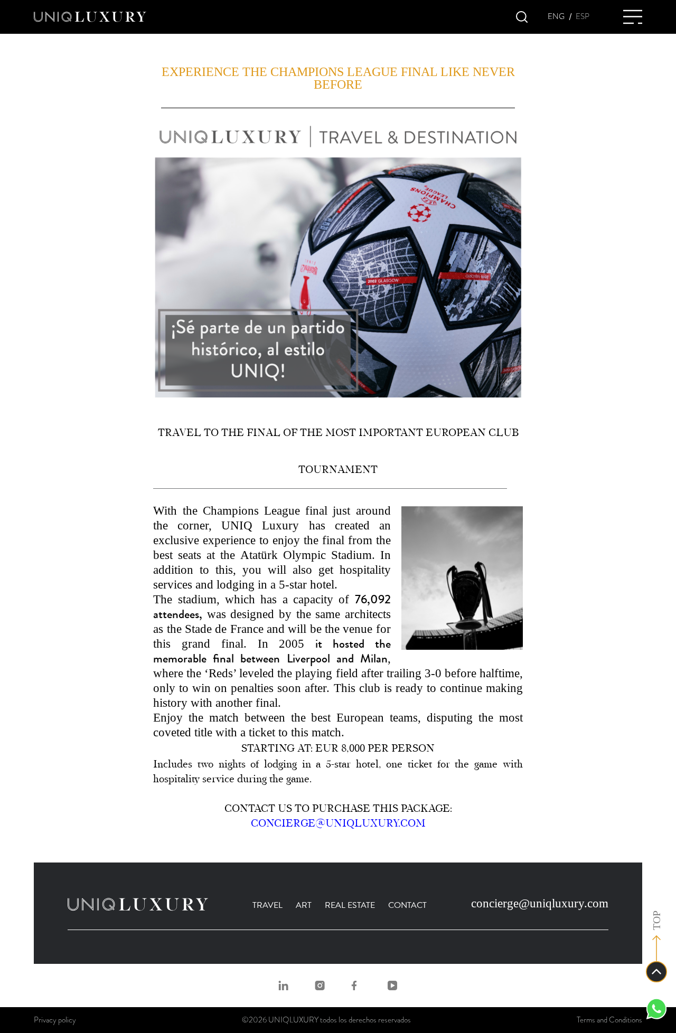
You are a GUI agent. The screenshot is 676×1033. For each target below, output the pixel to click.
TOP (656, 920)
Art (304, 905)
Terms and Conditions (609, 1020)
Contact (407, 905)
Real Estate (350, 905)
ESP (582, 17)
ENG (556, 17)
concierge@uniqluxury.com (338, 823)
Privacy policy (55, 1020)
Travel (267, 905)
